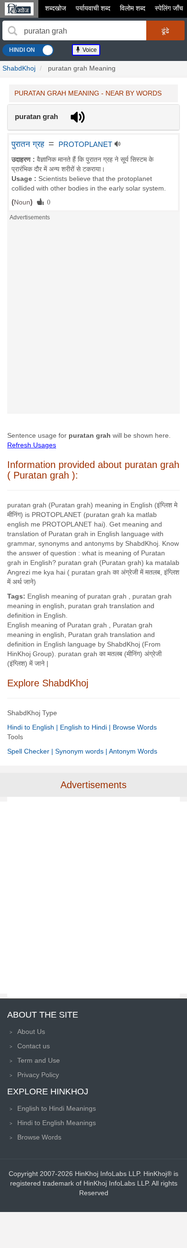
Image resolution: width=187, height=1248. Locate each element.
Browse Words (135, 727)
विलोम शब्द (132, 8)
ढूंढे (165, 31)
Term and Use (38, 1060)
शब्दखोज (55, 8)
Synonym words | (82, 751)
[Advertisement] (93, 320)
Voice (89, 50)
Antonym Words (133, 751)
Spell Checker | (31, 751)
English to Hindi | (86, 727)
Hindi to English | (33, 727)
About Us (31, 1031)
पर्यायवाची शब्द (93, 8)
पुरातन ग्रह (28, 144)
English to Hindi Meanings (56, 1108)
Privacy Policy (38, 1075)
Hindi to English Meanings (56, 1123)
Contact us (33, 1046)
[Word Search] (12, 30)
